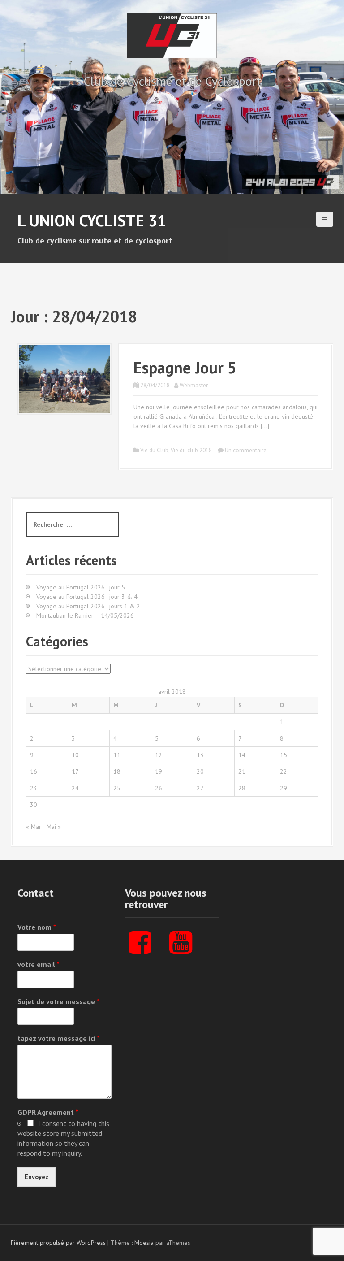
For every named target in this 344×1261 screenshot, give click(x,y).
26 (158, 788)
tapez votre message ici (58, 1038)
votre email (38, 964)
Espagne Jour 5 (184, 367)
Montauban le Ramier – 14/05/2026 (85, 615)
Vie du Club (154, 450)
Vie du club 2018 (191, 450)
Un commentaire (246, 450)
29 (283, 788)
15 (283, 755)
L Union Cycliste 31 (91, 220)
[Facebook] (140, 950)
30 (33, 805)
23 (33, 788)
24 (75, 788)
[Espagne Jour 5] (64, 378)
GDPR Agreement (47, 1112)
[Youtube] (180, 950)
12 (158, 755)
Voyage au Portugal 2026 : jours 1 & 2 (88, 606)
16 (33, 771)
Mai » (54, 827)
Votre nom (36, 927)
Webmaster (194, 385)
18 (116, 771)
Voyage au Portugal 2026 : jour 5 (80, 587)
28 (241, 788)
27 (200, 788)
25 (116, 788)
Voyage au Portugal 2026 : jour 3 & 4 (87, 597)
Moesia (144, 1243)
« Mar (33, 827)
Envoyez (36, 1177)
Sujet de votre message (58, 1001)
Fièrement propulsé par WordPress (58, 1243)
